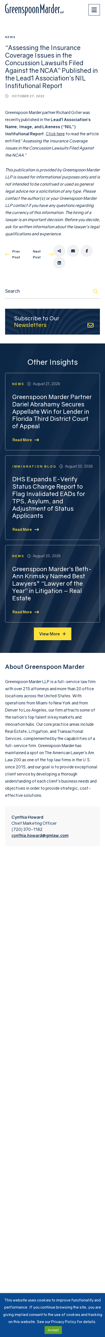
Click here (55, 133)
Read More (22, 440)
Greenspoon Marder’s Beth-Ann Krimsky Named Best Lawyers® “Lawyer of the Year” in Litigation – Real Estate (52, 583)
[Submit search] (95, 291)
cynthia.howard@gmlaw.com (40, 835)
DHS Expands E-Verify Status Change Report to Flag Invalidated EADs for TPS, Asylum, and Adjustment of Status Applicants (48, 497)
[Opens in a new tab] (59, 251)
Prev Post (16, 254)
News (10, 37)
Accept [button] (53, 1330)
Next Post (37, 254)
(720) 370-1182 (27, 829)
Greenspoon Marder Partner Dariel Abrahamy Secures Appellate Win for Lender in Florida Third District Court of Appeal (52, 411)
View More (49, 633)
